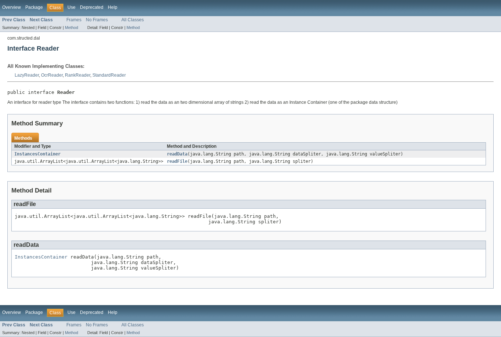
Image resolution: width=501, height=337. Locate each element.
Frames (73, 19)
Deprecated (91, 7)
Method (71, 27)
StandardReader (109, 75)
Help (112, 7)
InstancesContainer (37, 154)
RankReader (77, 75)
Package (34, 7)
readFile (177, 161)
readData (177, 154)
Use (71, 7)
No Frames (97, 19)
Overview (11, 7)
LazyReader (27, 75)
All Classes (132, 19)
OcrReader (52, 75)
